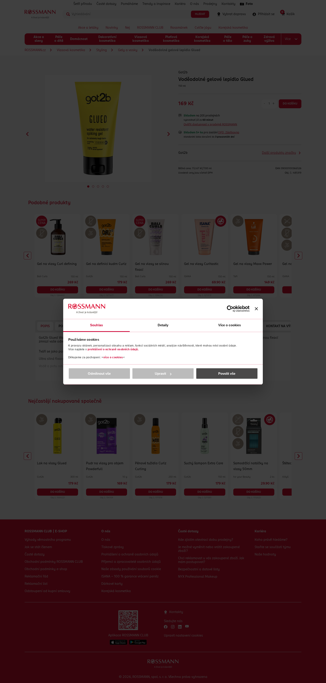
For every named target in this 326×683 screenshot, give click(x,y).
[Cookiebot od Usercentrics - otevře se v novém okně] (230, 308)
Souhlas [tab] (96, 325)
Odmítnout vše (99, 373)
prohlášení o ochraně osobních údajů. (113, 349)
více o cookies (113, 357)
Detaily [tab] (163, 325)
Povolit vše (226, 373)
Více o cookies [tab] (229, 325)
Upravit (160, 373)
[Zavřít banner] (256, 308)
